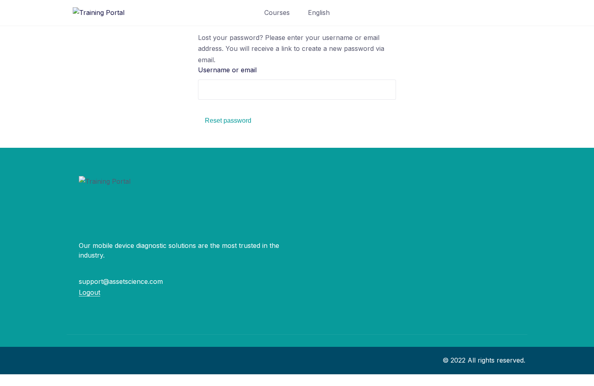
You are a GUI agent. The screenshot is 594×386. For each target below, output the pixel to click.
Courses (277, 12)
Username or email (227, 70)
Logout (89, 292)
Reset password (228, 120)
